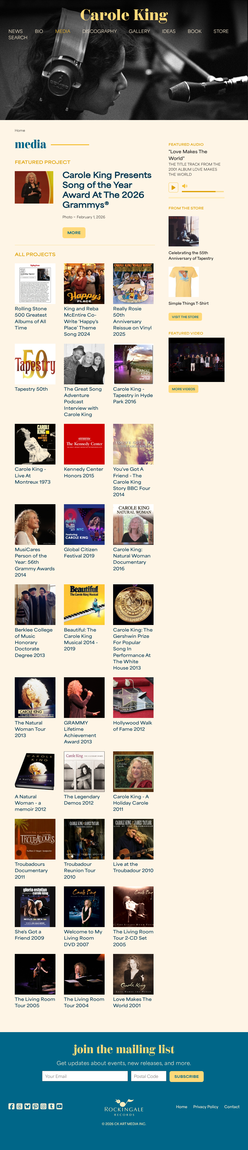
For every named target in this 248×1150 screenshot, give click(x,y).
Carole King (124, 15)
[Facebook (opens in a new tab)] (11, 1107)
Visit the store (185, 317)
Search (18, 38)
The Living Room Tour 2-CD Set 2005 (133, 938)
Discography (99, 32)
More (74, 233)
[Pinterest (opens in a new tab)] (35, 1107)
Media (62, 32)
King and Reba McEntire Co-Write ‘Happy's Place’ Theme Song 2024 (81, 322)
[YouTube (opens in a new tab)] (59, 1107)
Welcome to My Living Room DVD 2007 (83, 938)
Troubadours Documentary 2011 (31, 871)
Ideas (169, 32)
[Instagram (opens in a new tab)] (43, 1107)
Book (195, 32)
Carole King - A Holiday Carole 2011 (131, 803)
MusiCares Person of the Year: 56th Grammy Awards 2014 (35, 563)
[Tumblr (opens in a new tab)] (51, 1107)
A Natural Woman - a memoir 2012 (30, 803)
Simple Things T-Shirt (189, 304)
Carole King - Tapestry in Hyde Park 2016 (133, 396)
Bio (39, 32)
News (15, 32)
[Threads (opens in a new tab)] (19, 1107)
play (173, 187)
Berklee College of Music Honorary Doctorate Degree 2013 (34, 643)
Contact (232, 1107)
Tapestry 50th (31, 390)
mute (185, 186)
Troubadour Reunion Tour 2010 (79, 871)
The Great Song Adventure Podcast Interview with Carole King (83, 402)
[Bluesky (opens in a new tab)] (27, 1107)
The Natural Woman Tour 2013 (30, 729)
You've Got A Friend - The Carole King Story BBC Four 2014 (131, 482)
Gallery (139, 32)
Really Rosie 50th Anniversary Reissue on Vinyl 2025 (132, 322)
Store (221, 32)
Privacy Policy (205, 1107)
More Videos (183, 389)
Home (20, 130)
